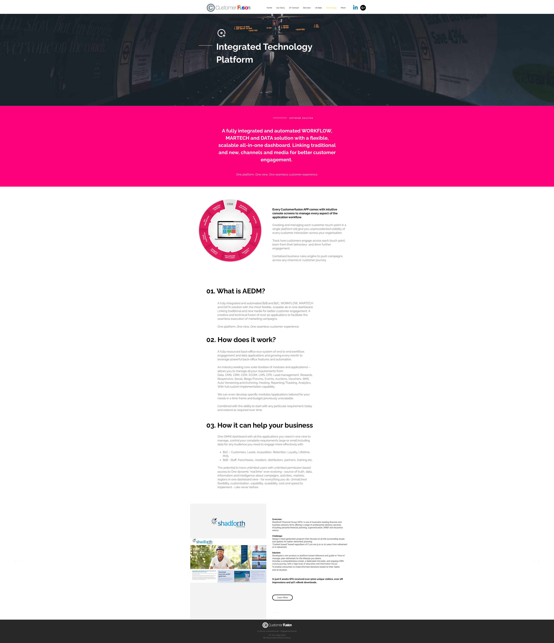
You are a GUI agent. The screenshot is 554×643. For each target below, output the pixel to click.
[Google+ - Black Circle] (363, 8)
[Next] (535, 561)
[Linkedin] (355, 8)
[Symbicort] (276, 612)
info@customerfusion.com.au (278, 638)
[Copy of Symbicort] (279, 612)
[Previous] (18, 561)
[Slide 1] (274, 612)
